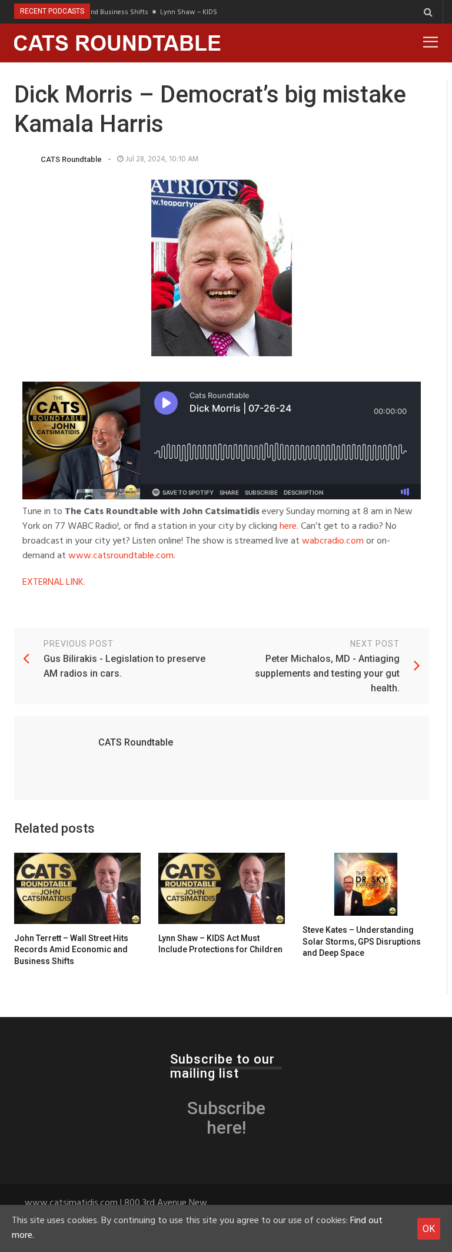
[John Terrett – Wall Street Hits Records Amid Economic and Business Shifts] (77, 888)
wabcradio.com (333, 541)
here (288, 526)
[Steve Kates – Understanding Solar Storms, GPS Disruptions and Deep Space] (366, 884)
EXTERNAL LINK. (53, 582)
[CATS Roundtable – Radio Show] (117, 43)
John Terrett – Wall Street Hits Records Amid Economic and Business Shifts (71, 949)
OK (429, 1228)
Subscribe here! (226, 1118)
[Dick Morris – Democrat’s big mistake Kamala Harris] (221, 268)
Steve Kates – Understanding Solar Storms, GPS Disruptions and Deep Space (362, 941)
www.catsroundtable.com (121, 556)
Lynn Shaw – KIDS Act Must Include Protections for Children (220, 944)
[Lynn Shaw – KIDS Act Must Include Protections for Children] (221, 888)
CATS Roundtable (71, 159)
